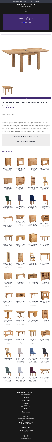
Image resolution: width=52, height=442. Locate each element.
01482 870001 (27, 139)
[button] (26, 10)
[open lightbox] (7, 90)
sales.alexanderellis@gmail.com (27, 141)
